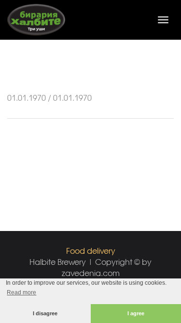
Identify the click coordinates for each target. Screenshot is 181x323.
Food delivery (90, 250)
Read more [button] (21, 292)
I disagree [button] (45, 313)
